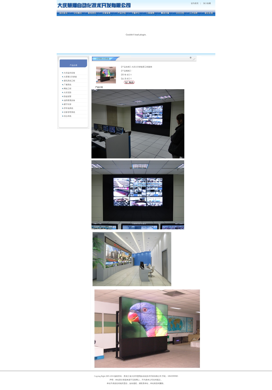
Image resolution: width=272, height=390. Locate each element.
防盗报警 (67, 96)
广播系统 (67, 85)
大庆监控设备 (69, 73)
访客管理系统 (69, 112)
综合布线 (67, 116)
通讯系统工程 (69, 81)
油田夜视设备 (69, 100)
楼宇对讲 (67, 104)
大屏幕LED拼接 (70, 77)
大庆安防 (67, 92)
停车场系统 (68, 108)
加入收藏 (207, 3)
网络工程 (67, 88)
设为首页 (194, 3)
